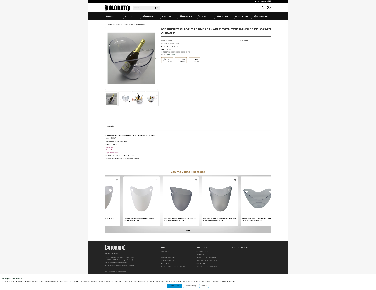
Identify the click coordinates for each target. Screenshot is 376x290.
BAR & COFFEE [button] (150, 16)
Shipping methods (167, 260)
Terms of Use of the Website (206, 257)
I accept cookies (174, 285)
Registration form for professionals (173, 266)
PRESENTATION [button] (243, 16)
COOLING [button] (130, 16)
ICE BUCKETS (140, 24)
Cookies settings (190, 285)
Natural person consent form (207, 266)
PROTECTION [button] (223, 16)
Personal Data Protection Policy (207, 260)
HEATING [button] (111, 16)
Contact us (165, 251)
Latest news (201, 254)
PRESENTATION (128, 24)
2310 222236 (261, 1)
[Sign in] (269, 7)
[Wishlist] (263, 7)
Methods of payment (168, 257)
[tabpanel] (114, 203)
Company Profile (202, 251)
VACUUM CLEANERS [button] (262, 16)
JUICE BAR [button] (167, 16)
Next (155, 58)
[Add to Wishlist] (129, 180)
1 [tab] (187, 230)
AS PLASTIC (174, 46)
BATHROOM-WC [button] (187, 16)
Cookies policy (202, 263)
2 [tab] (189, 230)
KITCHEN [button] (203, 16)
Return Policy (165, 263)
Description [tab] (111, 126)
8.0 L (170, 49)
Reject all (204, 285)
